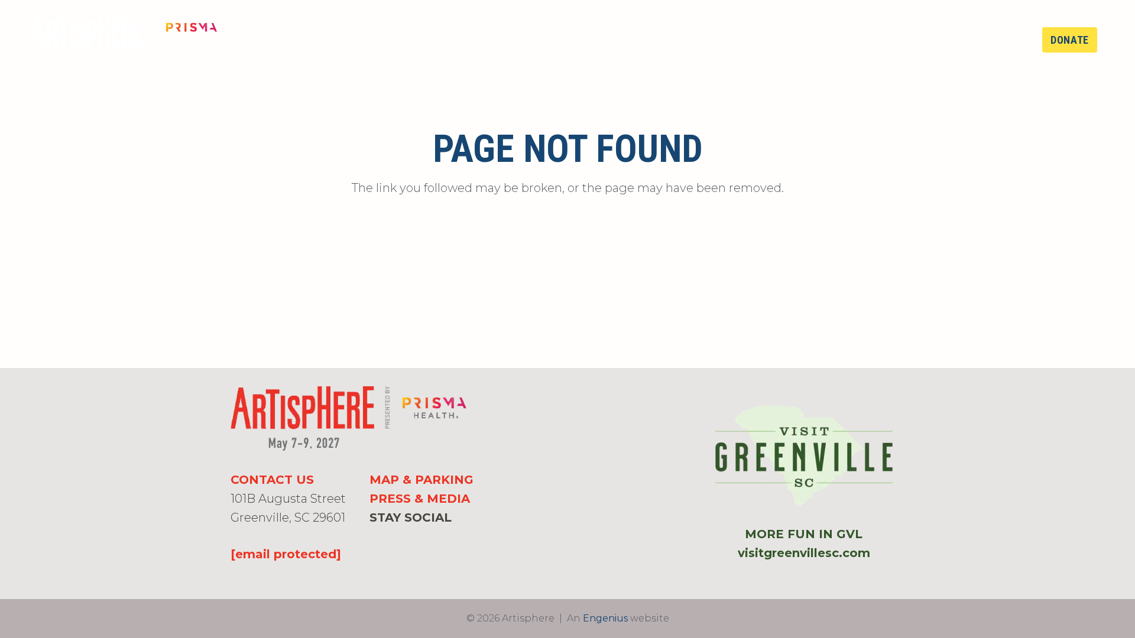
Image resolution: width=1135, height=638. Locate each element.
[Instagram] (393, 538)
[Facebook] (374, 538)
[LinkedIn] (412, 538)
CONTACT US (272, 480)
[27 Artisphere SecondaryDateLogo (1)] (124, 40)
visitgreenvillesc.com (804, 553)
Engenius (605, 618)
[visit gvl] (804, 456)
